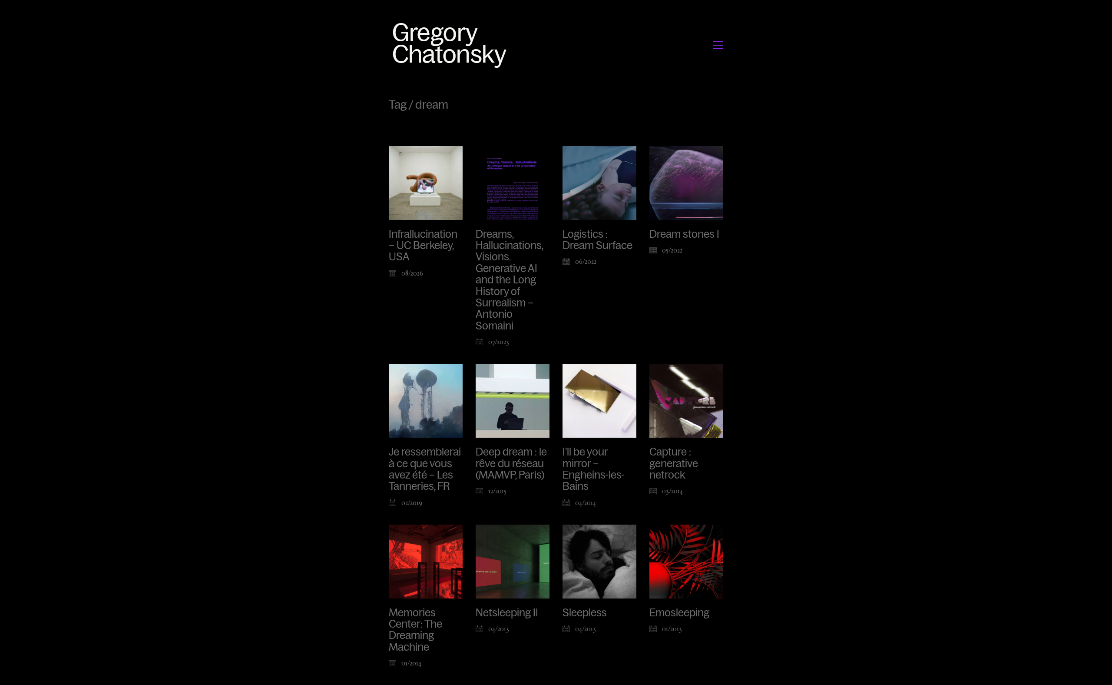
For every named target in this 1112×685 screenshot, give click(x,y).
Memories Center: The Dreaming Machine (415, 630)
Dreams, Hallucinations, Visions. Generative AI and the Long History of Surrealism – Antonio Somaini (509, 280)
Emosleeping (679, 612)
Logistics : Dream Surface (597, 240)
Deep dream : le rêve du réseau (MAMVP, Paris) (511, 463)
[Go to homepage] (452, 45)
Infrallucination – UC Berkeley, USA (423, 246)
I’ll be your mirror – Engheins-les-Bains (594, 469)
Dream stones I (684, 234)
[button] (718, 45)
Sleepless (585, 612)
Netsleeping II (507, 612)
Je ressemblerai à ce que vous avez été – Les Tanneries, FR (425, 469)
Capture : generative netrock (673, 463)
